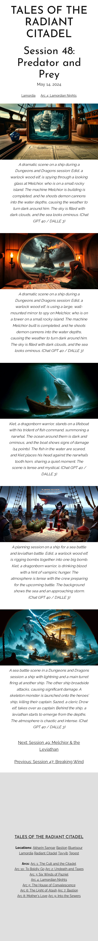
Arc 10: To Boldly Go (29, 869)
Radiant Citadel (45, 853)
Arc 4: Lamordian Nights (59, 95)
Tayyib (63, 853)
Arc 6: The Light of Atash (38, 890)
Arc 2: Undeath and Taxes (64, 869)
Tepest (74, 853)
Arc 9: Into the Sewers (64, 896)
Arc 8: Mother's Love (32, 896)
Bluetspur (75, 848)
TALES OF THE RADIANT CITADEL (49, 837)
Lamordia (28, 95)
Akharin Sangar (44, 848)
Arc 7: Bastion (68, 890)
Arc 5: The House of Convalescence (49, 885)
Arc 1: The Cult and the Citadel (53, 864)
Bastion (61, 848)
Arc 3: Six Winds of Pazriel (49, 874)
